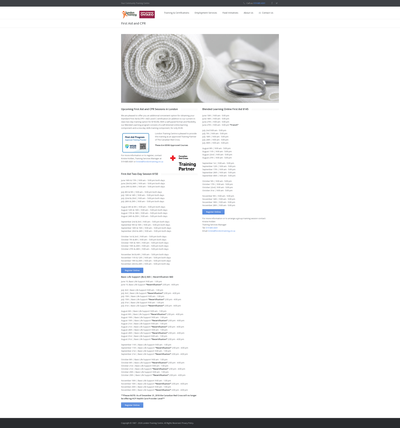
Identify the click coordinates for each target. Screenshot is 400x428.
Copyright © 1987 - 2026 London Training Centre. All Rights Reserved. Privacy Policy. (157, 423)
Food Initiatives (230, 12)
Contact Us (267, 12)
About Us (248, 12)
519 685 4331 (259, 3)
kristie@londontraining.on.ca (149, 161)
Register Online (132, 270)
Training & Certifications (176, 12)
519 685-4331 (212, 227)
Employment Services (206, 12)
